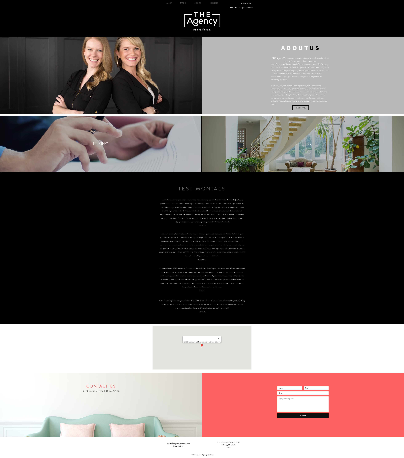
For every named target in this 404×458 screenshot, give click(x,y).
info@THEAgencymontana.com (241, 8)
